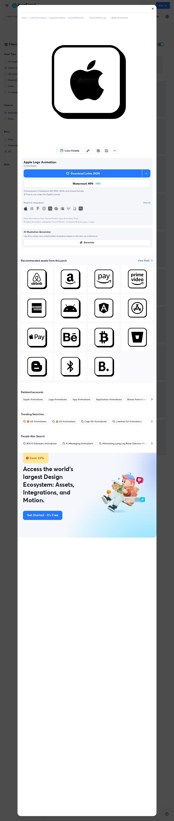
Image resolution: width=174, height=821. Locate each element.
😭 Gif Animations (65, 421)
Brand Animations (137, 399)
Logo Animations (58, 399)
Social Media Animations (77, 17)
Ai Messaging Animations (79, 443)
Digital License (53, 194)
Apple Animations (119, 17)
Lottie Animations (38, 17)
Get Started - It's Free (42, 515)
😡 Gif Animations (36, 421)
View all (146, 202)
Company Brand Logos (77, 222)
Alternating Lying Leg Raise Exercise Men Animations (130, 443)
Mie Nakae (31, 166)
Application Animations (109, 399)
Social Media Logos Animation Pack (99, 17)
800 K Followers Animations (42, 443)
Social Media (58, 222)
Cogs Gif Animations (95, 421)
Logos (91, 222)
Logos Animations (57, 17)
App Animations (81, 399)
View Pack (144, 260)
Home (24, 17)
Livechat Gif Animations (129, 421)
